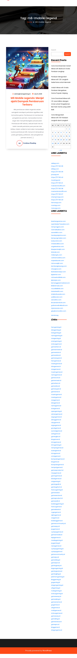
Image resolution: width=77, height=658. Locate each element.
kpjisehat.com (56, 274)
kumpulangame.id (57, 465)
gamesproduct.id (57, 470)
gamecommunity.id (58, 554)
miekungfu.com (56, 255)
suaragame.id (56, 451)
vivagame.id (55, 400)
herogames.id (56, 361)
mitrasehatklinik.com (58, 277)
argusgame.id (56, 425)
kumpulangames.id (57, 459)
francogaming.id (57, 490)
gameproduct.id (57, 498)
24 (53, 143)
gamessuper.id (56, 358)
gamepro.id (55, 624)
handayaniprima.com (58, 235)
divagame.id (55, 403)
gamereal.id (55, 493)
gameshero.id (56, 347)
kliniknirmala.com (57, 286)
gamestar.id (55, 392)
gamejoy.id (55, 557)
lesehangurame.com (58, 221)
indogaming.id (56, 333)
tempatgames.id (57, 448)
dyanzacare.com (57, 308)
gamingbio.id (55, 436)
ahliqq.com (55, 169)
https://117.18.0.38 (57, 188)
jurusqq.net (55, 174)
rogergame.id (56, 512)
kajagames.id (55, 537)
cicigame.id (55, 518)
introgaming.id (56, 445)
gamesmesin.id (56, 350)
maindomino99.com (58, 186)
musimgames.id (56, 372)
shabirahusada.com (58, 294)
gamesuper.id (56, 389)
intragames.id (56, 442)
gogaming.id (55, 582)
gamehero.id (55, 383)
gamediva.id (55, 386)
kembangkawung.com (59, 266)
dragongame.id (56, 630)
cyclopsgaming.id (57, 549)
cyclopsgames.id (57, 532)
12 (58, 136)
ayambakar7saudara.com (60, 224)
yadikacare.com (56, 297)
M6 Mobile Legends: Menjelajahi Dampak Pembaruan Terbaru (27, 101)
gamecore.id (55, 378)
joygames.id (55, 529)
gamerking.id (55, 560)
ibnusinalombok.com (58, 303)
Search (53, 50)
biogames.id (55, 439)
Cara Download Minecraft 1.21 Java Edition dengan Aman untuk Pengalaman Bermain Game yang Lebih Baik (61, 104)
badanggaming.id (57, 504)
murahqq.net (55, 180)
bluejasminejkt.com (58, 249)
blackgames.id (56, 479)
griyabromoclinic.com (58, 311)
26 (58, 143)
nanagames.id (56, 546)
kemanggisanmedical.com (60, 283)
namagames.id (56, 375)
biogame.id (55, 462)
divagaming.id (56, 330)
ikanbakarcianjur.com (58, 272)
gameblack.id (56, 509)
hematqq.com (56, 203)
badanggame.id (56, 521)
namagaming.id (56, 336)
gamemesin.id (56, 380)
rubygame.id (55, 422)
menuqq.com (56, 208)
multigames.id (56, 610)
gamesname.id (56, 602)
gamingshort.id (56, 487)
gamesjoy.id (55, 526)
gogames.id (55, 605)
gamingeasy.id (56, 565)
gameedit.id (55, 501)
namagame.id (56, 406)
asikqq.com (55, 163)
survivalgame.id (56, 431)
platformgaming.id (57, 577)
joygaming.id (55, 543)
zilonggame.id (56, 420)
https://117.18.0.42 (57, 177)
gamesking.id (55, 599)
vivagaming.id (56, 338)
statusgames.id (56, 613)
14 (64, 136)
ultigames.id (55, 608)
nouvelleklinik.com (57, 289)
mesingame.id (56, 397)
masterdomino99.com (59, 191)
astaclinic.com (56, 300)
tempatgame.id (56, 467)
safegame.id (55, 434)
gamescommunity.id (58, 523)
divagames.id (56, 366)
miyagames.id (56, 473)
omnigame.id (55, 456)
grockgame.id (56, 428)
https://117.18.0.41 (57, 183)
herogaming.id (56, 327)
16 (69, 136)
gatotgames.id (56, 476)
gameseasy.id (56, 596)
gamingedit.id (56, 484)
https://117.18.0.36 (57, 166)
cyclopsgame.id (56, 551)
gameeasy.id (55, 616)
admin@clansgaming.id (22, 94)
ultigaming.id (55, 588)
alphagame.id (56, 515)
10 (52, 136)
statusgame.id (56, 344)
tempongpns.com (57, 227)
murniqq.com (55, 205)
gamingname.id (56, 571)
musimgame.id (56, 394)
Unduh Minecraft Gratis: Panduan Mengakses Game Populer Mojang (60, 90)
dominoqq (54, 315)
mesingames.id (56, 364)
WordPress (47, 650)
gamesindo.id (56, 352)
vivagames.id (55, 369)
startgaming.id (56, 341)
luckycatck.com (56, 241)
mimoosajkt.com (57, 263)
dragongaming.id (57, 585)
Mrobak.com (55, 252)
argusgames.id (56, 417)
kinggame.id (55, 627)
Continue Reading (29, 143)
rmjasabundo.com (57, 260)
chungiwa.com (56, 269)
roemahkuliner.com (58, 230)
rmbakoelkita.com (57, 244)
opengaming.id (56, 411)
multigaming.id (56, 591)
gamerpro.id (55, 563)
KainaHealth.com (57, 291)
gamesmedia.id (56, 535)
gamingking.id (56, 574)
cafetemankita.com (58, 258)
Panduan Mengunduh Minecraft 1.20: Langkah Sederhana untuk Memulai (60, 79)
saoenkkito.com (56, 232)
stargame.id (55, 408)
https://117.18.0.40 (57, 200)
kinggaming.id (56, 580)
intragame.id (55, 453)
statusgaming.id (57, 594)
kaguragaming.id (57, 568)
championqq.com (57, 197)
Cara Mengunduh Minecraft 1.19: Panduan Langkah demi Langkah (59, 118)
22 (66, 140)
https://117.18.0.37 (57, 194)
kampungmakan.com (58, 238)
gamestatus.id (56, 622)
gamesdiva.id (56, 355)
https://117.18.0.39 (57, 172)
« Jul (60, 150)
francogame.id (56, 507)
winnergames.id (56, 414)
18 (55, 140)
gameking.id (55, 619)
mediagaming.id (57, 540)
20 (61, 140)
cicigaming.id (55, 481)
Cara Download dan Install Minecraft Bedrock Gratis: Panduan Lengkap (61, 69)
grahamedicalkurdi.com (59, 305)
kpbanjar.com (56, 280)
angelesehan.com (57, 246)
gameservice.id (56, 495)
